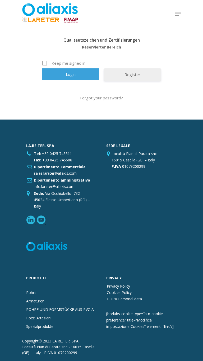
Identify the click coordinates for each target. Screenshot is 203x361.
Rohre (31, 292)
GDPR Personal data (124, 298)
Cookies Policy (119, 292)
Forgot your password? (101, 97)
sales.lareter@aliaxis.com (55, 173)
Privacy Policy (118, 286)
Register (132, 74)
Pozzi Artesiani (38, 317)
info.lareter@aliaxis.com (54, 186)
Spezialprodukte (39, 326)
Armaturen (35, 300)
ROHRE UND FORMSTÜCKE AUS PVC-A (60, 309)
